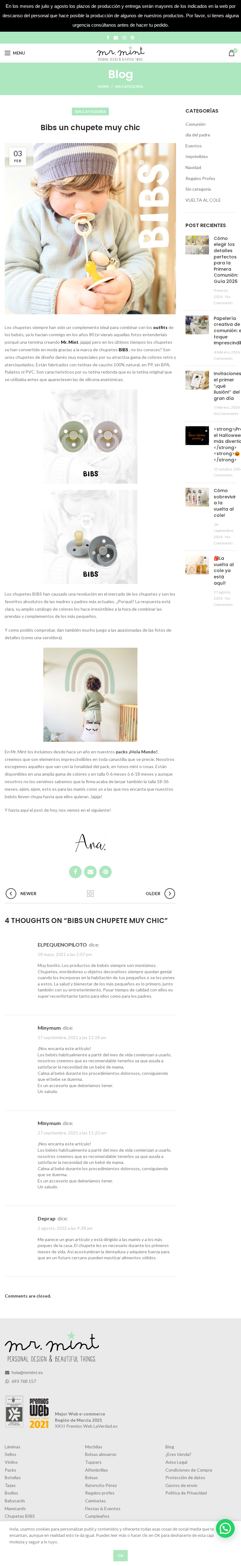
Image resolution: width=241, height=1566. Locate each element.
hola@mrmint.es (27, 1372)
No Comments (226, 413)
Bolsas (91, 1477)
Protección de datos (185, 1477)
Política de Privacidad (186, 1492)
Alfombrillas (96, 1470)
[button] (225, 1528)
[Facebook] (107, 38)
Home (103, 86)
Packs (10, 1470)
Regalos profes (100, 1492)
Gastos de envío (181, 1485)
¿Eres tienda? (178, 1454)
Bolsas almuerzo (100, 1454)
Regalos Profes (200, 178)
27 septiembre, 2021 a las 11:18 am (72, 1037)
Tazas (10, 1485)
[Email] (115, 38)
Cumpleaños (97, 1516)
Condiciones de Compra (188, 1470)
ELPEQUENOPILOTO (62, 945)
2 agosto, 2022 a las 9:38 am (65, 1228)
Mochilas (93, 1446)
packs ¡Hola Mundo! (136, 751)
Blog (169, 1446)
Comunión (195, 124)
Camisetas (95, 1500)
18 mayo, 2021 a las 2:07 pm (65, 954)
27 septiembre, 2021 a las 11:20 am (72, 1132)
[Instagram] (124, 38)
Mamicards (15, 1508)
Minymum (49, 1028)
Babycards (15, 1500)
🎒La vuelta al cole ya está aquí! (224, 570)
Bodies (11, 1492)
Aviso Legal (176, 1462)
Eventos (193, 145)
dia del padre (197, 134)
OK (121, 1555)
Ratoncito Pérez (101, 1485)
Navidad (193, 167)
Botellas (13, 1477)
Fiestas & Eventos (102, 1508)
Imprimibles (196, 156)
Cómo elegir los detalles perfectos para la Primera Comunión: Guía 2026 (226, 259)
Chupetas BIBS (20, 1516)
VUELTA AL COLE (203, 200)
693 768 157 (23, 1381)
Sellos (10, 1454)
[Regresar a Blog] (90, 893)
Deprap (47, 1218)
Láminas (12, 1446)
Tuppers (93, 1462)
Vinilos (11, 1462)
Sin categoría (129, 86)
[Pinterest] (132, 38)
